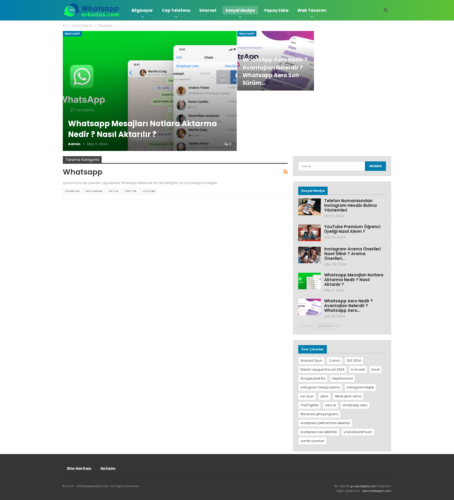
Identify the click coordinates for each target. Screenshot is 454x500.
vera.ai (330, 405)
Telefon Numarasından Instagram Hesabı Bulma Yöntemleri (350, 205)
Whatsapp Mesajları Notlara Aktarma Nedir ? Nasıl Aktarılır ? (142, 129)
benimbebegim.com (376, 491)
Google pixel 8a (312, 378)
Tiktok (113, 191)
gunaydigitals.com (364, 486)
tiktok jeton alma (348, 396)
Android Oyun (311, 360)
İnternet (207, 10)
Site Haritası (79, 468)
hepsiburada (342, 378)
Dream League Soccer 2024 (322, 369)
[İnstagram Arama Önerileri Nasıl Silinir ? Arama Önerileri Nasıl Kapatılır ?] (309, 255)
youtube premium (358, 432)
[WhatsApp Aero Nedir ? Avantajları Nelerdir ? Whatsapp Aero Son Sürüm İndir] (309, 307)
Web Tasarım (311, 10)
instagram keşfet (360, 387)
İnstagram (94, 191)
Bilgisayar (142, 10)
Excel (375, 369)
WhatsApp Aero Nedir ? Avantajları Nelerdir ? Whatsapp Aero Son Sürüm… (275, 71)
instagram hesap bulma (320, 387)
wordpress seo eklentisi (318, 432)
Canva (334, 360)
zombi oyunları (312, 441)
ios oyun (307, 396)
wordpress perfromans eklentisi (325, 423)
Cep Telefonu (176, 10)
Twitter (131, 191)
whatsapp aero (355, 405)
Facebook (72, 191)
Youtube (148, 191)
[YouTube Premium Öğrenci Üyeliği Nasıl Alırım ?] (309, 232)
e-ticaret (358, 369)
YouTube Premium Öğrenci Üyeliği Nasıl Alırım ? (352, 229)
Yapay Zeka (276, 10)
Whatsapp (72, 34)
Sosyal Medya (240, 10)
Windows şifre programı (319, 414)
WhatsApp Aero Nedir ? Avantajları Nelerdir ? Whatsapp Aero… (348, 305)
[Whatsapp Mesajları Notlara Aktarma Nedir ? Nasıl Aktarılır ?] (149, 91)
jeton (324, 396)
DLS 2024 (354, 360)
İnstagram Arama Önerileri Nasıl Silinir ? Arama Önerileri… (352, 253)
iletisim (108, 468)
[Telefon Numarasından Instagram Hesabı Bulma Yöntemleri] (309, 206)
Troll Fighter (309, 405)
